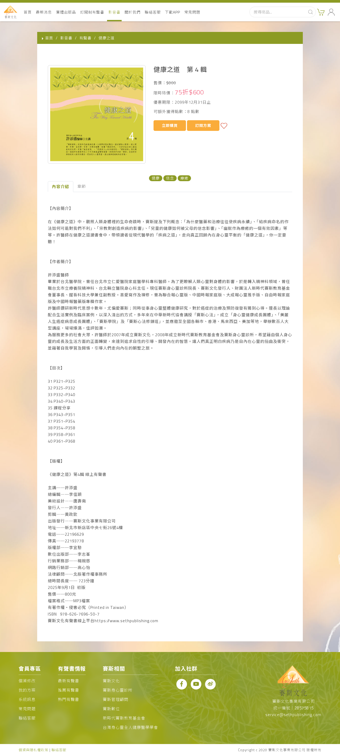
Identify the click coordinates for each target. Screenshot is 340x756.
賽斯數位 (111, 709)
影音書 (114, 12)
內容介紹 (60, 187)
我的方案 (27, 690)
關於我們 (133, 12)
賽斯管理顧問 (115, 699)
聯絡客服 (153, 12)
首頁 (28, 12)
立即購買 (170, 125)
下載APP (172, 12)
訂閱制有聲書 (92, 12)
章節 (81, 186)
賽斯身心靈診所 (118, 690)
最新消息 (44, 12)
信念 (170, 178)
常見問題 (192, 12)
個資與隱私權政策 (33, 750)
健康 (156, 178)
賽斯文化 (111, 681)
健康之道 (106, 38)
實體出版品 (66, 12)
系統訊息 (27, 699)
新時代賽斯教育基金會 (124, 718)
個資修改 (27, 681)
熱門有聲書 (68, 699)
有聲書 (85, 38)
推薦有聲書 (68, 690)
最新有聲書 (68, 681)
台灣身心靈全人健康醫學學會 (130, 727)
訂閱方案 (203, 125)
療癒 (184, 178)
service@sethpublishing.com (293, 715)
